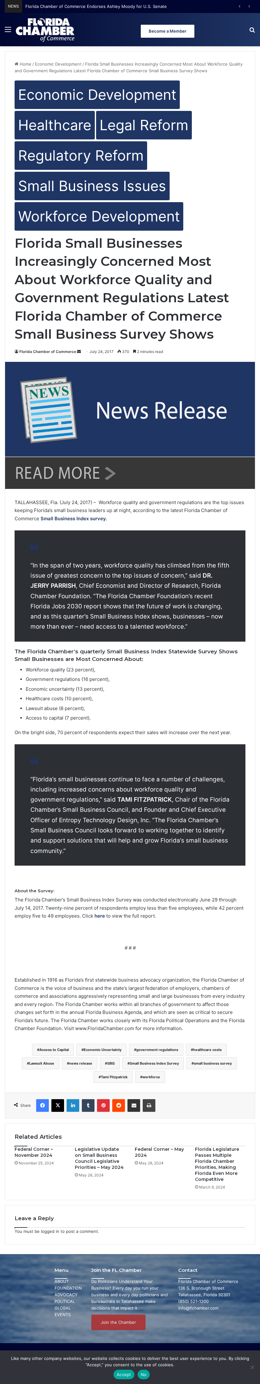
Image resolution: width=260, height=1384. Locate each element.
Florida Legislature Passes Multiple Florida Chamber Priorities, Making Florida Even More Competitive (217, 1164)
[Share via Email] (133, 1105)
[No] (252, 1367)
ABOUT (62, 1281)
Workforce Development (99, 216)
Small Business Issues (92, 186)
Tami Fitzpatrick (114, 1077)
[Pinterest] (103, 1105)
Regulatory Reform (81, 155)
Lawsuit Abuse (41, 1063)
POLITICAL (65, 1301)
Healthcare (54, 125)
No (144, 1374)
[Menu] (8, 32)
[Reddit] (118, 1105)
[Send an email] (79, 351)
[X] (57, 1105)
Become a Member (167, 31)
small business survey (213, 1063)
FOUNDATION (68, 1288)
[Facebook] (42, 1105)
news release (80, 1063)
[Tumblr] (88, 1105)
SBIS (111, 1063)
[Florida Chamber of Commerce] (46, 29)
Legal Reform (144, 125)
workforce (151, 1077)
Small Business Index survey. (74, 519)
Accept (124, 1374)
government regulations (157, 1050)
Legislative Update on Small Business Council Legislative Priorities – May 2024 (99, 1158)
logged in (50, 1231)
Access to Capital (54, 1050)
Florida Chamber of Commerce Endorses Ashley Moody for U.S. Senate (96, 6)
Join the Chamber (118, 1322)
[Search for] (252, 32)
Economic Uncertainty (102, 1050)
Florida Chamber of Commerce (47, 351)
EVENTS (63, 1314)
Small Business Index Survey (154, 1063)
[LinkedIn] (73, 1105)
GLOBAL (63, 1307)
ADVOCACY (66, 1294)
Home (24, 64)
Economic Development (58, 64)
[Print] (149, 1105)
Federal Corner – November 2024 (34, 1152)
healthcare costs (207, 1050)
